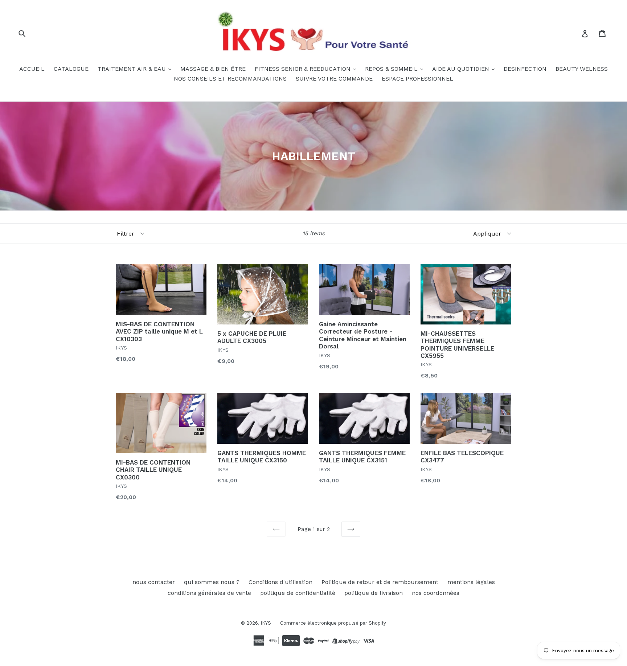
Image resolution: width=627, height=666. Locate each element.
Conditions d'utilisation (280, 582)
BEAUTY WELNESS (582, 68)
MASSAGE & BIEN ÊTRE (213, 68)
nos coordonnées (435, 592)
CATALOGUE (71, 68)
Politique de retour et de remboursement (379, 582)
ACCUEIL (32, 68)
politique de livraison (373, 592)
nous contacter (153, 582)
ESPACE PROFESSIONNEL (417, 78)
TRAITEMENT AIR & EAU (133, 68)
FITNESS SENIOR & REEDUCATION (303, 68)
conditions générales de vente (209, 592)
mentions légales (471, 582)
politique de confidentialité (297, 592)
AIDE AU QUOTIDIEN (461, 68)
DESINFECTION (525, 68)
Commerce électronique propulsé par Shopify (333, 623)
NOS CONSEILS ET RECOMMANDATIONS (230, 78)
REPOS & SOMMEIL (392, 68)
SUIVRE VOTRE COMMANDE (334, 78)
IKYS (266, 623)
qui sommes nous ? (211, 582)
